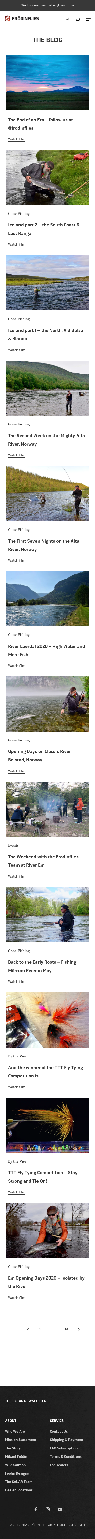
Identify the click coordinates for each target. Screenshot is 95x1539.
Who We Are (15, 1431)
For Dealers (59, 1465)
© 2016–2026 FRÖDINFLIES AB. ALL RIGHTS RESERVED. (48, 1525)
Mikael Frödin (16, 1456)
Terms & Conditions (66, 1456)
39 (66, 1329)
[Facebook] (36, 1509)
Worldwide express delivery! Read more (47, 5)
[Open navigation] (88, 18)
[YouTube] (60, 1509)
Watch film (16, 139)
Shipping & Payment (66, 1440)
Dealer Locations (19, 1490)
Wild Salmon (15, 1465)
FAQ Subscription (64, 1448)
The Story (13, 1448)
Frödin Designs (17, 1473)
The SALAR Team (19, 1482)
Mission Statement (20, 1440)
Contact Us (59, 1431)
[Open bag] (79, 18)
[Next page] (79, 1329)
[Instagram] (48, 1509)
